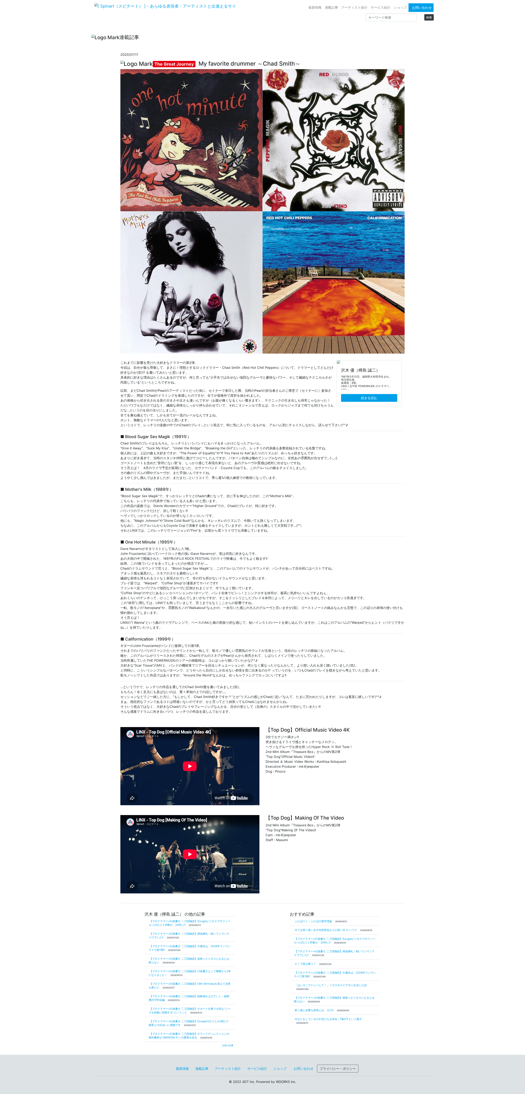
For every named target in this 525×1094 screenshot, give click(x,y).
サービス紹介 (380, 7)
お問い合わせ (422, 8)
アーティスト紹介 (354, 7)
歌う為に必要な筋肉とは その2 (314, 1010)
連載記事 (331, 7)
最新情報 (315, 7)
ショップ (400, 7)
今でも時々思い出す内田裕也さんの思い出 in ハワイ (326, 930)
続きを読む (369, 398)
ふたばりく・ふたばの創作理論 (314, 921)
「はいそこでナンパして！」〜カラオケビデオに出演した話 (331, 985)
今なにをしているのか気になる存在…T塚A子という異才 (328, 1019)
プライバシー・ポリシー (338, 1069)
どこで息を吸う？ (306, 963)
